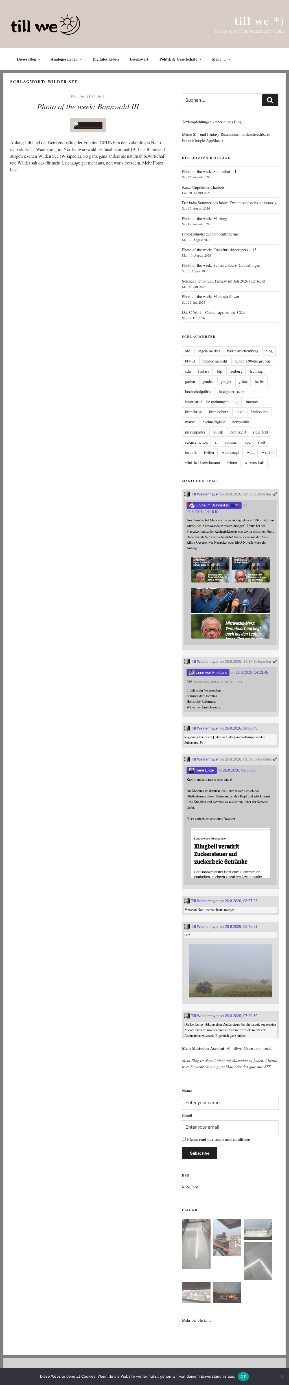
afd (187, 351)
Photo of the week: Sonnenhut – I (209, 171)
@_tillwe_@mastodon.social (250, 1048)
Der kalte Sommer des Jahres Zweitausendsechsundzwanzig (229, 202)
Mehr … (219, 59)
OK (243, 1376)
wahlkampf (231, 452)
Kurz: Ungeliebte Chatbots (203, 187)
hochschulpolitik (198, 391)
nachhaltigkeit (214, 421)
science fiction (196, 442)
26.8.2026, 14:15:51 (203, 512)
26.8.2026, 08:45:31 (241, 926)
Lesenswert (139, 59)
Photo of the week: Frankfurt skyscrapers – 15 (219, 249)
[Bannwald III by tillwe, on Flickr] (88, 125)
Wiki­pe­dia (70, 156)
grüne (243, 381)
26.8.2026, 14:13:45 (252, 672)
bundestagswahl (214, 361)
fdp (219, 371)
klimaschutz (218, 411)
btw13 (190, 361)
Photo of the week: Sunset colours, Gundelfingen (221, 265)
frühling (256, 371)
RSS (267, 1066)
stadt (261, 442)
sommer (231, 442)
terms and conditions (232, 1139)
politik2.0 (238, 432)
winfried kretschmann (202, 462)
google (225, 381)
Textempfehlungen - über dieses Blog (212, 122)
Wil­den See (48, 156)
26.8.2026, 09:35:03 (239, 770)
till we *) (259, 20)
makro (190, 421)
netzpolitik (240, 421)
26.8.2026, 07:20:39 (241, 1016)
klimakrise (193, 411)
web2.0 (267, 452)
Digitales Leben (106, 59)
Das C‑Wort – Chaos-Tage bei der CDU (213, 312)
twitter (209, 452)
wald (251, 452)
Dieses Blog (26, 59)
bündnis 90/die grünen (252, 361)
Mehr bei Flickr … (197, 1320)
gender (207, 381)
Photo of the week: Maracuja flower (210, 296)
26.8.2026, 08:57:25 (241, 901)
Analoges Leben (64, 59)
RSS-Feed (190, 1187)
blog (269, 351)
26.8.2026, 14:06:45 (241, 728)
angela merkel (209, 351)
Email (187, 1115)
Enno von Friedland (210, 672)
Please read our (218, 1139)
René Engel (204, 770)
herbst (259, 381)
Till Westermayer (204, 494)
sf (216, 442)
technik (191, 452)
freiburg (235, 371)
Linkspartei (260, 411)
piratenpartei (195, 432)
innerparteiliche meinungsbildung (211, 401)
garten (190, 381)
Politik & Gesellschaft (178, 59)
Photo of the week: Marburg (204, 218)
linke (239, 411)
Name (187, 1091)
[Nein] (282, 1376)
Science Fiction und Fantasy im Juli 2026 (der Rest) (223, 281)
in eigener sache (231, 391)
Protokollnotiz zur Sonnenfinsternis (210, 234)
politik (218, 432)
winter (232, 462)
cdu (188, 371)
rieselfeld (260, 432)
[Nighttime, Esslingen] (227, 1293)
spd (248, 442)
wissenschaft (254, 462)
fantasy (203, 371)
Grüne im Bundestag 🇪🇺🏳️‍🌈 (216, 505)
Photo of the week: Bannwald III (88, 106)
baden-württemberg (242, 351)
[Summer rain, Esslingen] (196, 1244)
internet (252, 401)
